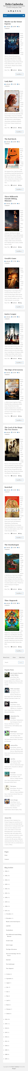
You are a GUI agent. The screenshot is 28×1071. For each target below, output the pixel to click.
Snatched (8, 487)
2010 (6, 1045)
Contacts (7, 859)
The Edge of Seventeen (14, 370)
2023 (6, 884)
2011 (6, 1041)
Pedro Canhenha (14, 4)
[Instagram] (11, 11)
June (7, 991)
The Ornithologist (12, 545)
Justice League (10, 314)
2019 (6, 902)
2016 (6, 1019)
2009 (6, 1050)
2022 (6, 888)
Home (14, 657)
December (8, 914)
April (7, 1000)
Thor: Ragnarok (11, 600)
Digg (20, 70)
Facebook (14, 70)
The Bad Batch (10, 139)
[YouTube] (13, 11)
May (7, 996)
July (7, 987)
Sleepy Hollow (13, 702)
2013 (6, 1032)
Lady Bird (8, 81)
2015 (6, 1023)
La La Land (12, 772)
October (8, 974)
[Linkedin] (8, 11)
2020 (6, 897)
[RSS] (17, 11)
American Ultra (14, 745)
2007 (6, 1058)
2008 (6, 1054)
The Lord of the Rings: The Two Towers (14, 428)
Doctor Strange (14, 800)
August (8, 983)
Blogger (14, 1068)
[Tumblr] (15, 11)
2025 (6, 875)
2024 (6, 880)
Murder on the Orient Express (13, 23)
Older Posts (22, 657)
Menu (5, 15)
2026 (6, 871)
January (8, 1013)
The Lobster (13, 786)
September (9, 978)
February (8, 1009)
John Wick (12, 759)
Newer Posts (6, 657)
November (8, 918)
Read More (19, 74)
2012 (6, 1037)
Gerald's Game (10, 258)
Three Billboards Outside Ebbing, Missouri (11, 198)
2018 (6, 906)
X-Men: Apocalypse (15, 688)
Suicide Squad (13, 731)
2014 (6, 1028)
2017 (6, 910)
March (7, 1004)
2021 (6, 893)
